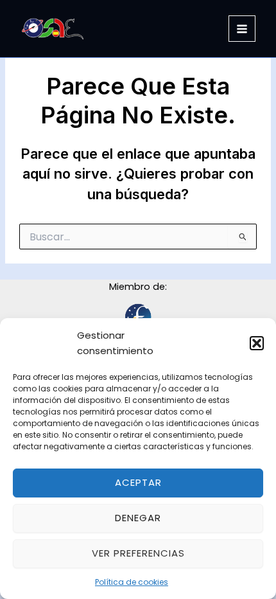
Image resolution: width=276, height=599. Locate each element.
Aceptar (138, 482)
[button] (256, 343)
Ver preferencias (138, 553)
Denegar (138, 517)
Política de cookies (131, 582)
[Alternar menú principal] (242, 28)
